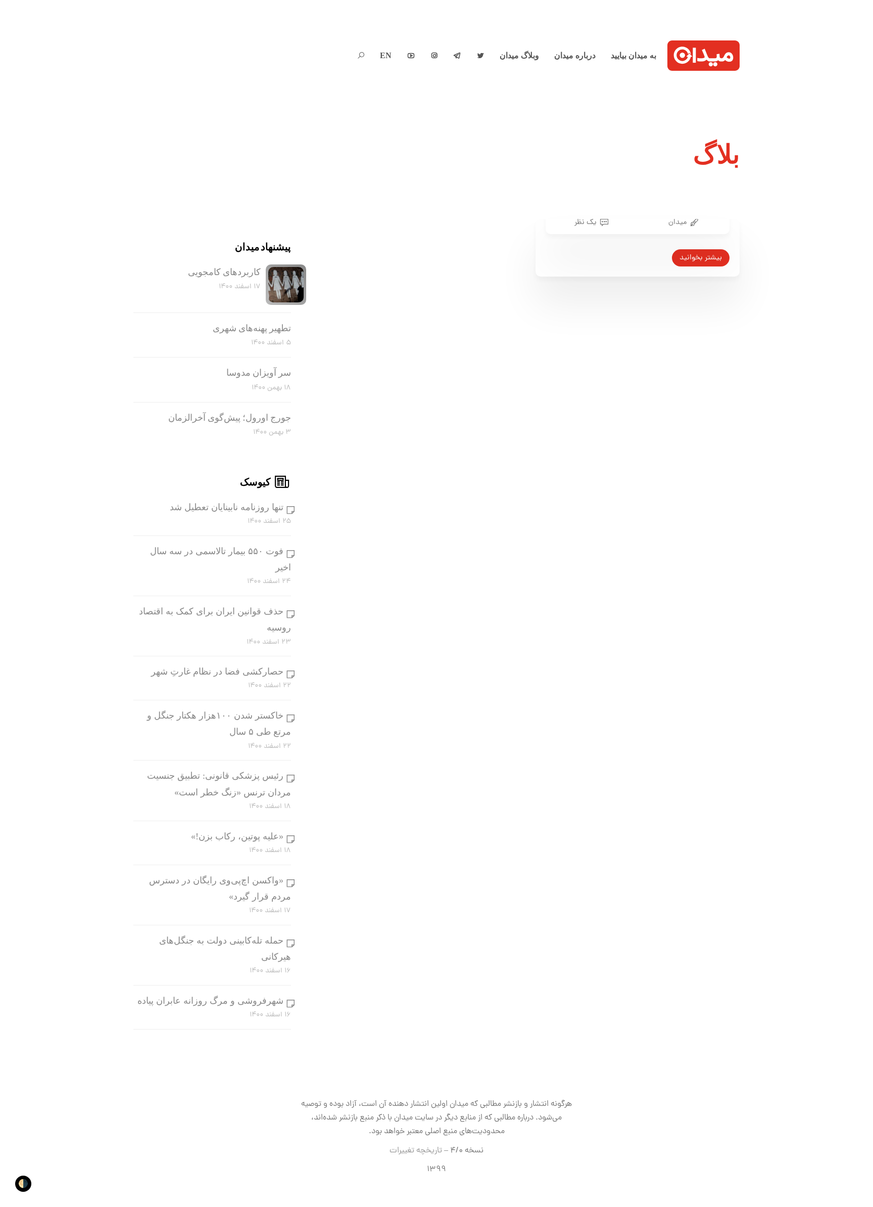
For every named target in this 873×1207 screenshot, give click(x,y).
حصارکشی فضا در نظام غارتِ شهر (217, 671)
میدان (677, 222)
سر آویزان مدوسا (258, 373)
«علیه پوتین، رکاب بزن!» (237, 836)
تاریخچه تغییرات (416, 1151)
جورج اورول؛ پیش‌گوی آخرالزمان (229, 418)
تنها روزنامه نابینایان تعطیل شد (226, 507)
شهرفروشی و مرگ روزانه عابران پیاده (210, 1001)
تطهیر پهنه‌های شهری (252, 328)
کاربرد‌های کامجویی (224, 272)
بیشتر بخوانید (701, 257)
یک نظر (585, 222)
